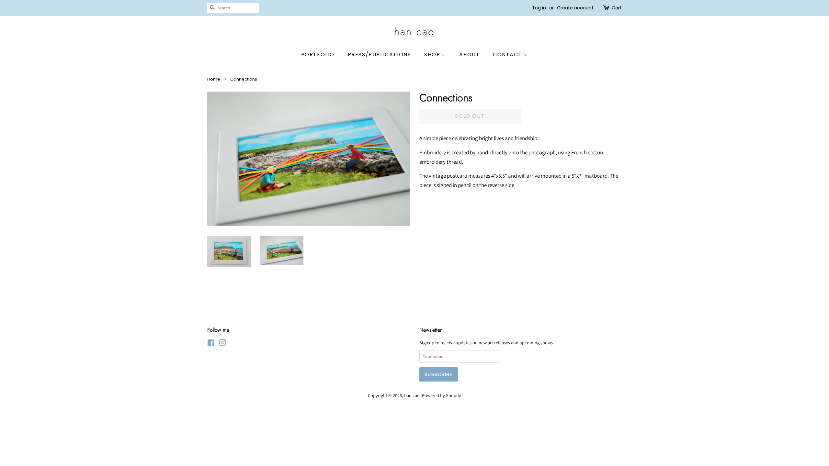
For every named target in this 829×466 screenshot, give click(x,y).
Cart (617, 8)
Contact (508, 54)
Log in (539, 8)
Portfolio (318, 54)
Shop (433, 54)
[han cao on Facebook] (211, 344)
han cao (414, 32)
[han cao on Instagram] (222, 344)
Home (213, 79)
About (469, 54)
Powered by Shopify (441, 395)
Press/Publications (379, 54)
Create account (575, 8)
